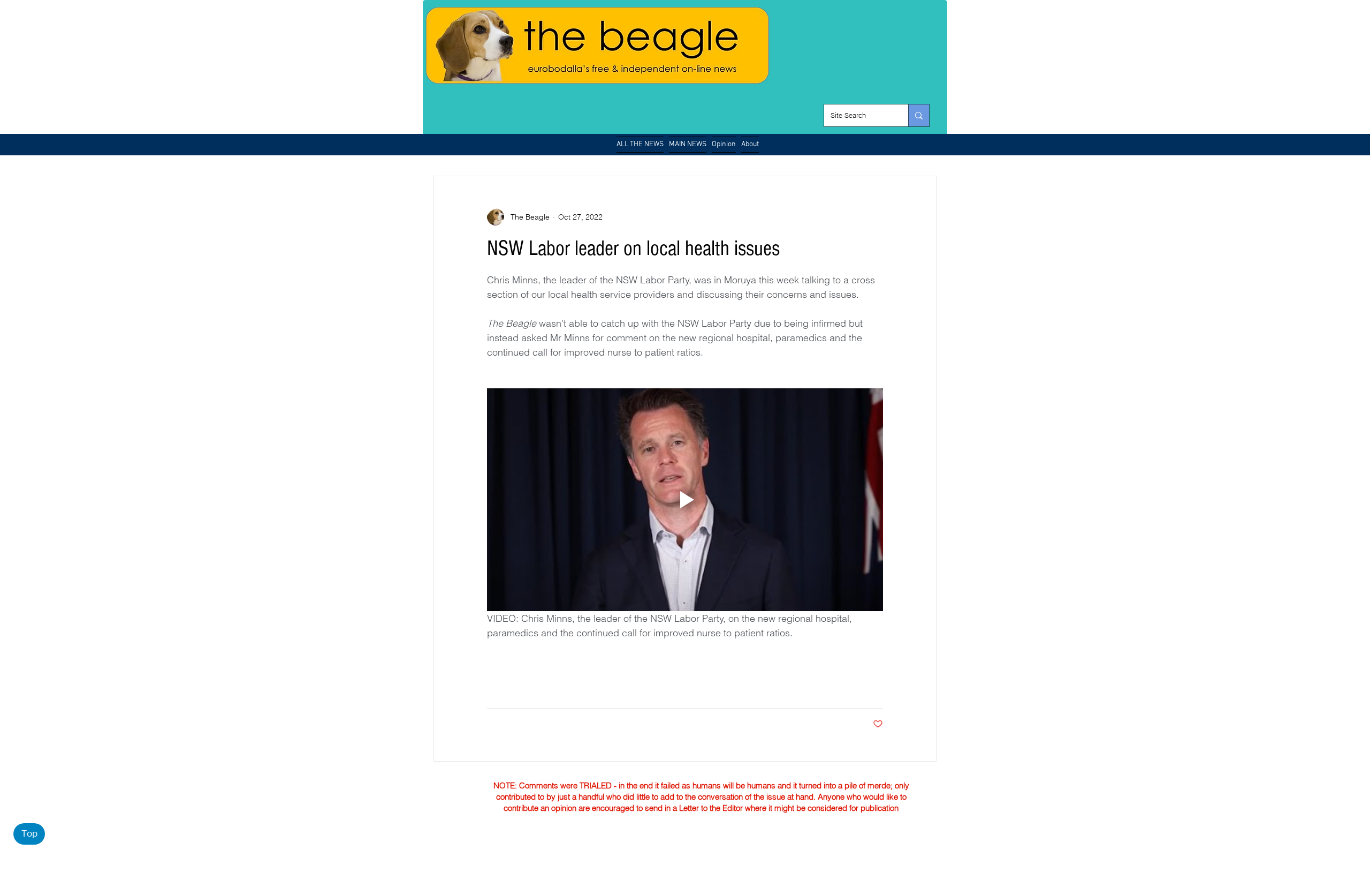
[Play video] (685, 499)
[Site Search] (918, 115)
